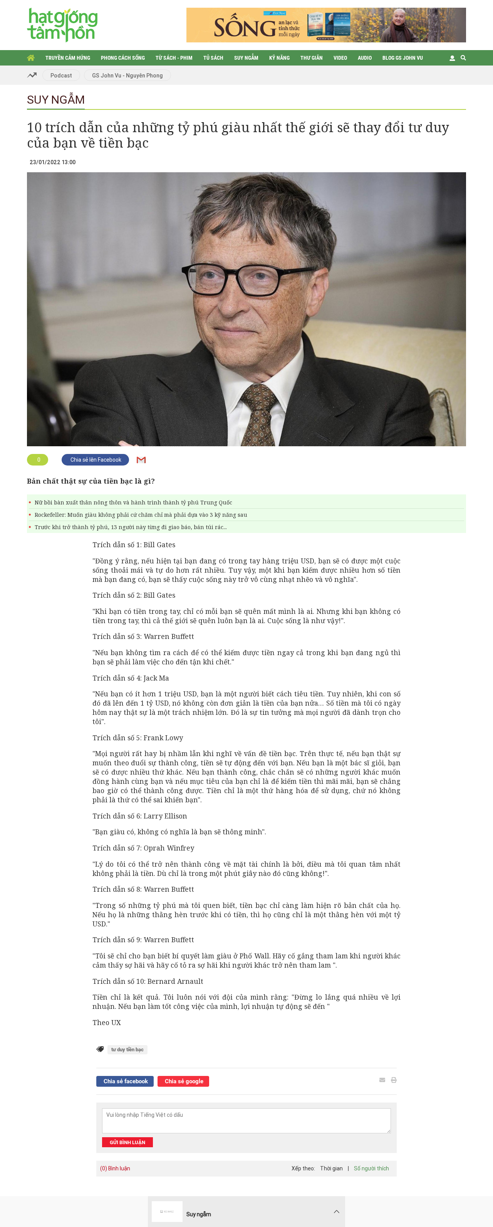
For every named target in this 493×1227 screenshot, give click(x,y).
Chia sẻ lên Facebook (95, 460)
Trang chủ (31, 58)
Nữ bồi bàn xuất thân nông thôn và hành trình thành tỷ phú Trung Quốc (133, 502)
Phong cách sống (123, 58)
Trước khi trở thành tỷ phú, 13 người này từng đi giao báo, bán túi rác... (131, 527)
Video (340, 58)
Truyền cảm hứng (67, 58)
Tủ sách (213, 58)
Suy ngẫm (246, 58)
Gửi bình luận (127, 1142)
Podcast (61, 75)
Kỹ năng (279, 58)
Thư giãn (311, 58)
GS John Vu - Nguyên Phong (127, 75)
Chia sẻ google (183, 1081)
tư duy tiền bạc (127, 1049)
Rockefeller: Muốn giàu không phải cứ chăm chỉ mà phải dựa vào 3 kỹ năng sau (141, 514)
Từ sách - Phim (174, 58)
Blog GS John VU (402, 58)
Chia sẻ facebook (125, 1081)
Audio (365, 58)
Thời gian (331, 1168)
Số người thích (371, 1168)
